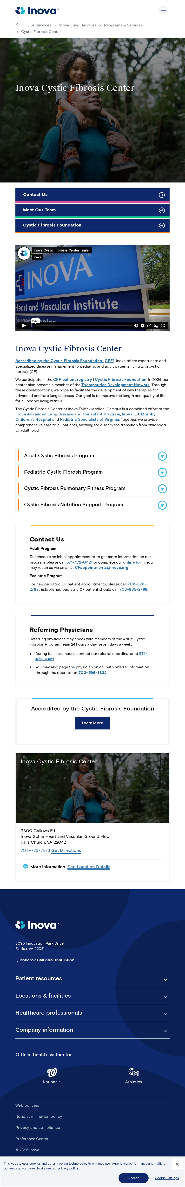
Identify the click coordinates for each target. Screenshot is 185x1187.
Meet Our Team (39, 210)
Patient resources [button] (38, 978)
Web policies (27, 1105)
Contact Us (35, 194)
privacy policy (68, 1168)
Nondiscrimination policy (38, 1116)
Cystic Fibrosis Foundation (52, 225)
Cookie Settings (167, 1178)
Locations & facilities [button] (43, 995)
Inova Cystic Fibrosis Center (59, 761)
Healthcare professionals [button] (48, 1012)
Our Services (39, 25)
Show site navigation (163, 10)
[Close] (177, 1164)
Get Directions (66, 850)
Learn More (92, 723)
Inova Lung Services (78, 25)
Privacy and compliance (37, 1127)
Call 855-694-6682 (55, 960)
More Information (47, 866)
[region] (92, 1171)
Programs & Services (123, 25)
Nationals (52, 1082)
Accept (133, 1178)
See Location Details (88, 866)
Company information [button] (44, 1029)
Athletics (133, 1082)
